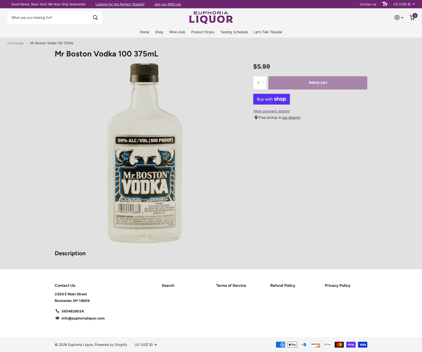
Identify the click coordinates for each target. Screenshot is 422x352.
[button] (264, 78)
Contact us (368, 4)
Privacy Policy (337, 285)
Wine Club (177, 32)
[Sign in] (398, 17)
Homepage (15, 43)
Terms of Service (231, 285)
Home (144, 32)
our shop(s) (291, 117)
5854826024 (73, 311)
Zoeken (95, 17)
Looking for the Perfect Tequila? (120, 4)
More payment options (272, 111)
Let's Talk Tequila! (268, 32)
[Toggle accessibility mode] (385, 4)
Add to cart (318, 82)
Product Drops (202, 32)
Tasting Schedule (234, 32)
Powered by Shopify (111, 344)
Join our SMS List (167, 4)
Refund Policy (282, 285)
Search (168, 285)
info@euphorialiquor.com (83, 318)
